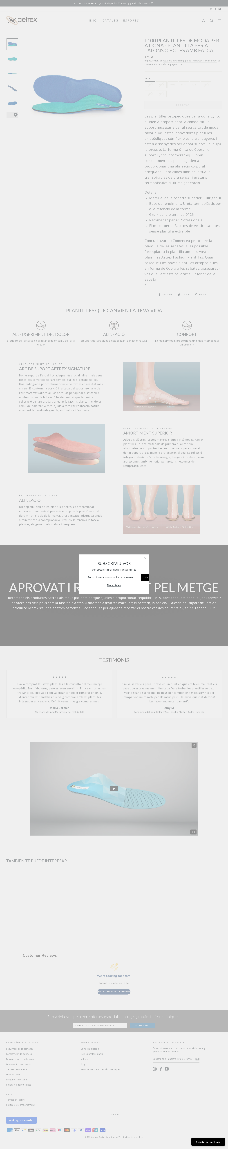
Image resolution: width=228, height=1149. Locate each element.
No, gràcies (114, 585)
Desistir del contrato (208, 1141)
